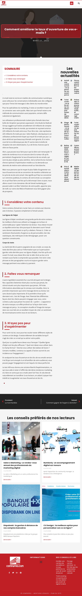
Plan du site (56, 593)
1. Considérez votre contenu (17, 75)
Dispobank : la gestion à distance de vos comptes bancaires (21, 526)
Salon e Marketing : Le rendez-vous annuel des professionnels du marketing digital (20, 465)
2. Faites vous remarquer (15, 79)
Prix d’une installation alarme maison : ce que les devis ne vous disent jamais (68, 174)
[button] (71, 3)
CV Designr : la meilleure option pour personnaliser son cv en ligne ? (61, 526)
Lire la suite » (7, 479)
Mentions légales (41, 593)
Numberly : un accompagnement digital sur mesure (59, 464)
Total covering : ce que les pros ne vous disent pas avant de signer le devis (67, 109)
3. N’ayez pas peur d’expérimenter (19, 82)
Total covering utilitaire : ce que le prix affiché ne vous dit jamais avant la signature (78, 132)
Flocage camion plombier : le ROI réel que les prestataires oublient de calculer (72, 567)
